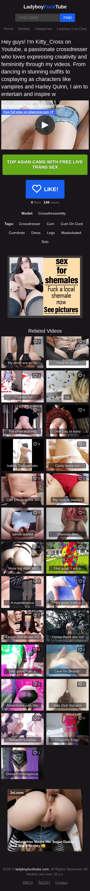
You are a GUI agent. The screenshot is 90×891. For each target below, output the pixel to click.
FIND (68, 18)
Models (24, 29)
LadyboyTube (45, 6)
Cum (50, 224)
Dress (35, 233)
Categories (43, 29)
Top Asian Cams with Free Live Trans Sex (45, 164)
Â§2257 (44, 883)
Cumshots (17, 233)
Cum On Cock (72, 224)
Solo (45, 242)
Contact (61, 883)
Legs (51, 233)
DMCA (28, 883)
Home (8, 29)
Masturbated (71, 233)
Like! (51, 189)
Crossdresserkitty (52, 213)
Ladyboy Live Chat (71, 29)
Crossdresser (29, 224)
